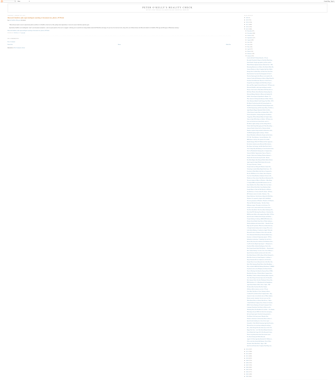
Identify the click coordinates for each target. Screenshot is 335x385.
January (249, 56)
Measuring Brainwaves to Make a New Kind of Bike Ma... (260, 67)
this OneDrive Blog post (15, 20)
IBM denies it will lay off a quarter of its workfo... (258, 139)
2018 (247, 22)
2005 (247, 369)
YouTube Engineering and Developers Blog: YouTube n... (260, 107)
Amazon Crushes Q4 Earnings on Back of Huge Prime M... (260, 78)
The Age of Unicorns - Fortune (254, 164)
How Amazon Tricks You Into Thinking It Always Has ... (260, 280)
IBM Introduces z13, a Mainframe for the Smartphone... (260, 282)
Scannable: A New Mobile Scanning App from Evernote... (260, 323)
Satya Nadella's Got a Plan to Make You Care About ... (259, 185)
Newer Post (10, 44)
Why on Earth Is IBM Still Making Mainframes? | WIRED (260, 266)
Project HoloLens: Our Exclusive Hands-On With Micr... (260, 196)
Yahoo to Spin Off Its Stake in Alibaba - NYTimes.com (260, 119)
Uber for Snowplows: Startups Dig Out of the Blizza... (259, 114)
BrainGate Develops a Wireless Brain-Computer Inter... (260, 273)
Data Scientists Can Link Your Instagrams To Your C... (259, 73)
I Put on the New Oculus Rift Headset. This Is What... (259, 341)
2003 (247, 374)
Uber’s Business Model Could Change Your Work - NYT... (260, 101)
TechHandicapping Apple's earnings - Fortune (258, 132)
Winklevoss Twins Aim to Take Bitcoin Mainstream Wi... (260, 178)
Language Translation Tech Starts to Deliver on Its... (259, 307)
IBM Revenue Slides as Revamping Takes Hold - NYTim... (260, 214)
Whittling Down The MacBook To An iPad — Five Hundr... (261, 309)
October (249, 35)
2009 (247, 360)
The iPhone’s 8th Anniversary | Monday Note (257, 316)
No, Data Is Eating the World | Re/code (256, 336)
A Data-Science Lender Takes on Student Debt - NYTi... (260, 112)
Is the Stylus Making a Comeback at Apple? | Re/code (259, 230)
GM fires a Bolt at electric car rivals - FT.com (257, 289)
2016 (247, 26)
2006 (247, 367)
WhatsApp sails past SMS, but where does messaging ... (260, 311)
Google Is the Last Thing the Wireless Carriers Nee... (259, 166)
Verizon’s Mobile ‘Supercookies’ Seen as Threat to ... (259, 153)
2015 (247, 29)
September (250, 37)
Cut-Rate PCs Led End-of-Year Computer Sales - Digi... (260, 293)
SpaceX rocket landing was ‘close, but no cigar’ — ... (259, 321)
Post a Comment (11, 41)
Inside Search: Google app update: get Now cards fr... (259, 62)
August (249, 40)
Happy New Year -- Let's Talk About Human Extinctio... (260, 330)
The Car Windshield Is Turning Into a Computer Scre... (260, 151)
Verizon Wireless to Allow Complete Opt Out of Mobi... (260, 69)
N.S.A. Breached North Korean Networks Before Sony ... (260, 234)
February (249, 53)
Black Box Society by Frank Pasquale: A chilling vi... (259, 257)
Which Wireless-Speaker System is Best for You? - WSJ (260, 64)
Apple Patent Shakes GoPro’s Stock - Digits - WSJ (258, 284)
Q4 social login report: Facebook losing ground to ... (259, 314)
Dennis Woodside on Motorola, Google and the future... (260, 135)
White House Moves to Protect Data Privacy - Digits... (259, 300)
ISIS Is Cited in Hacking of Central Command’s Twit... (259, 305)
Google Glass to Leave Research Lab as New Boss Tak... (260, 262)
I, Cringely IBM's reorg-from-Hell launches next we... (259, 182)
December (249, 31)
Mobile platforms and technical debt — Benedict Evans (260, 223)
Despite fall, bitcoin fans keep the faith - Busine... (258, 157)
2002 (247, 376)
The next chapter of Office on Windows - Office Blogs (259, 180)
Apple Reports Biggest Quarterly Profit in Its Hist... (259, 110)
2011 (247, 356)
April (248, 49)
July (248, 42)
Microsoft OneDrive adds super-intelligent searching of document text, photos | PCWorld (28, 30)
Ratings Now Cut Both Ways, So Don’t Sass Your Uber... (260, 71)
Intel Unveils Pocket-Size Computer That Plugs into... (259, 345)
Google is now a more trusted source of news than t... (259, 207)
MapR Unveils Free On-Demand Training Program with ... (260, 105)
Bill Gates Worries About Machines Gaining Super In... (260, 92)
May (248, 47)
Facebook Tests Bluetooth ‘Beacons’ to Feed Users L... (259, 80)
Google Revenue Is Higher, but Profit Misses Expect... (259, 83)
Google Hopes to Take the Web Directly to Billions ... (259, 189)
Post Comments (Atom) (19, 47)
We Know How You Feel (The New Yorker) (257, 287)
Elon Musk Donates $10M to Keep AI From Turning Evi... (260, 255)
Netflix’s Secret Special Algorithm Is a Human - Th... (259, 96)
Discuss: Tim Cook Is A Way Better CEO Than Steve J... (260, 89)
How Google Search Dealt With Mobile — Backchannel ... (260, 248)
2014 (247, 349)
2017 (247, 24)
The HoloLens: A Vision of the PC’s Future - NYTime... (260, 191)
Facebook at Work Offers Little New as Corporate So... (259, 171)
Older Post (228, 44)
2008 (247, 362)
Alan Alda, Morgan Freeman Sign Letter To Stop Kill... (260, 277)
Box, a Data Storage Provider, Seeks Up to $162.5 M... (259, 327)
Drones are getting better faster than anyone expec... (259, 334)
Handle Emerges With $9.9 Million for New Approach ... (260, 141)
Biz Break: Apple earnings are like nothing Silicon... (259, 123)
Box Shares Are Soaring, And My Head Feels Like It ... (259, 146)
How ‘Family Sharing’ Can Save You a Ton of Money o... (260, 250)
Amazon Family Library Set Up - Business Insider (258, 128)
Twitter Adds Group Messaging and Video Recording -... (260, 126)
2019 (247, 20)
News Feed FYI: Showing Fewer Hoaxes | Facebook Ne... (260, 212)
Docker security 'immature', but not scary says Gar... (259, 298)
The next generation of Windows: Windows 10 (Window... (260, 200)
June (248, 44)
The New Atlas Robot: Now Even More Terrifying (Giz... (260, 209)
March (249, 51)
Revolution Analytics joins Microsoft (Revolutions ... (259, 144)
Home (119, 44)
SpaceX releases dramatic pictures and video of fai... (259, 253)
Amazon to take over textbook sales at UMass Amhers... (260, 296)
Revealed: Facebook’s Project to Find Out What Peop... (260, 60)
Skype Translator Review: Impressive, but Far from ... (259, 259)
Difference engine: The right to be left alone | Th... (259, 205)
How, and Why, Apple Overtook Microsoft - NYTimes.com (260, 85)
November (249, 33)
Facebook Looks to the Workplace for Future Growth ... (260, 268)
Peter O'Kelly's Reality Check (167, 7)
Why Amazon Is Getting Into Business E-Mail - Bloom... (260, 98)
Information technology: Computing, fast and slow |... (259, 239)
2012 (247, 353)
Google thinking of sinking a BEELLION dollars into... (260, 219)
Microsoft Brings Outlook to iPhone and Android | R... (260, 94)
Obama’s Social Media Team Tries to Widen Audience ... (260, 221)
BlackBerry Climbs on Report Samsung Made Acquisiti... (260, 275)
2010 (247, 358)
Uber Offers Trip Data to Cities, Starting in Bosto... (259, 291)
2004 (247, 372)
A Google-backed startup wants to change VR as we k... (260, 228)
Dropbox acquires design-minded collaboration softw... (260, 130)
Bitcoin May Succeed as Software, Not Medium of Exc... (260, 241)
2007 (247, 365)
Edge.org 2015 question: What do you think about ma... (260, 225)
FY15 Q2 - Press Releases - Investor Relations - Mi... (259, 137)
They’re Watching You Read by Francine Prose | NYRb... (260, 271)
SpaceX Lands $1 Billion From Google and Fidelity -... (260, 216)
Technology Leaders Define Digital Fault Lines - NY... (259, 169)
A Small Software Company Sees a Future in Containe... (260, 302)
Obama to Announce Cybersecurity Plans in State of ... (259, 318)
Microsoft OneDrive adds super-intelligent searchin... (259, 87)
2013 (247, 351)
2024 (247, 17)
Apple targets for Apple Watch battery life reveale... (259, 162)
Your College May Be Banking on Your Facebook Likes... (260, 148)
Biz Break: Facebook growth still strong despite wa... (259, 103)
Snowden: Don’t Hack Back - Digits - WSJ (257, 343)
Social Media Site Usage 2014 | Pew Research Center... (260, 332)
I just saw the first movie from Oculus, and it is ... (258, 121)
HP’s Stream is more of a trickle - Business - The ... (258, 194)
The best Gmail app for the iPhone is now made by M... (260, 76)
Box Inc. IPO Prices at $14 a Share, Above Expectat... (259, 173)
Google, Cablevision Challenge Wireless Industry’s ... (259, 155)
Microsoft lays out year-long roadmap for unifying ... (259, 325)
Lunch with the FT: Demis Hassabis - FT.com (257, 58)
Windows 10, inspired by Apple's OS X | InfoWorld (259, 198)
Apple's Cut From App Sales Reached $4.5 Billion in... (260, 339)
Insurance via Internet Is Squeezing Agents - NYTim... (259, 237)
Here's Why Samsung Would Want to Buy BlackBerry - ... (260, 264)
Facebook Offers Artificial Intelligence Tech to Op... (259, 246)
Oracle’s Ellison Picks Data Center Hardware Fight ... (259, 187)
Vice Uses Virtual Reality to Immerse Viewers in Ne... (259, 175)
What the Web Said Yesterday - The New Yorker (258, 203)
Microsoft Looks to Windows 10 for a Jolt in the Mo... (259, 232)
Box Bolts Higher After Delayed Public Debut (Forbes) (260, 160)
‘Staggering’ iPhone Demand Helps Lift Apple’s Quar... (260, 117)
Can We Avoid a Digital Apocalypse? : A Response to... (260, 243)
